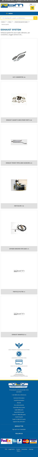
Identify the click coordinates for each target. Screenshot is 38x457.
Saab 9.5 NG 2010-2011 (19, 421)
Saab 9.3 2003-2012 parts (19, 419)
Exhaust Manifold (19, 334)
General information (19, 398)
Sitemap (31, 449)
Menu (10, 13)
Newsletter (24, 449)
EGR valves (19, 206)
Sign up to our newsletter (19, 429)
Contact (18, 449)
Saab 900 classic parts (19, 407)
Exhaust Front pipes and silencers (19, 163)
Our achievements (19, 405)
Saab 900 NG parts (19, 412)
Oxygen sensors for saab (19, 249)
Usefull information (19, 400)
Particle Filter (19, 291)
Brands (19, 402)
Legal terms (11, 449)
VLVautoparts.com (14, 390)
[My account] (32, 5)
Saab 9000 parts (19, 410)
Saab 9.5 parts (19, 417)
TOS (6, 449)
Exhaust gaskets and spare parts (19, 120)
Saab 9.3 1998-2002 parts (19, 414)
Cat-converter (19, 77)
